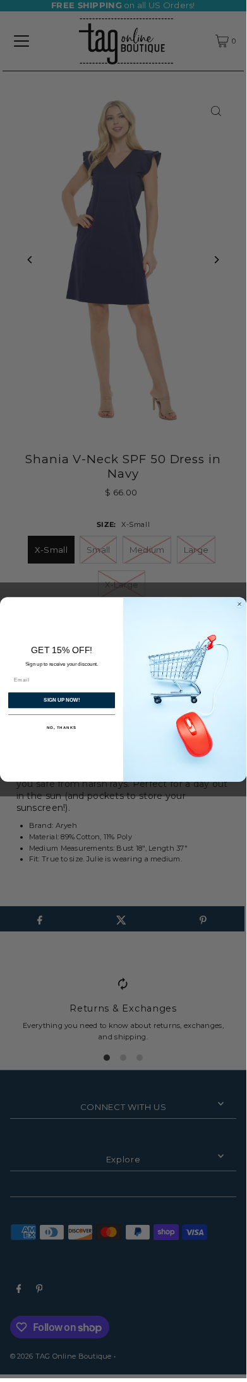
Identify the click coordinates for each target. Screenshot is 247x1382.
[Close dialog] (239, 604)
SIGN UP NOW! (62, 700)
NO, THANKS (62, 727)
